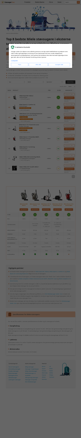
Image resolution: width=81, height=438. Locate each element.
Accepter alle (59, 64)
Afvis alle (38, 64)
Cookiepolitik (14, 60)
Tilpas (19, 64)
